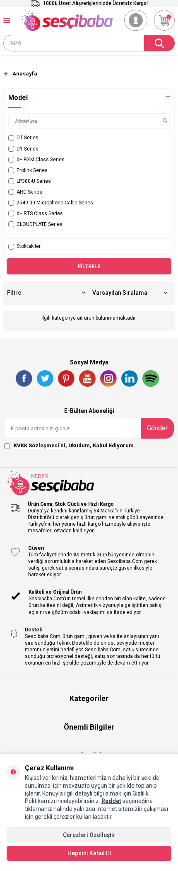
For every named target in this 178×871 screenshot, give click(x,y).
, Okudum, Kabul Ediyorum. (74, 445)
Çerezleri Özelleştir (89, 835)
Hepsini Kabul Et (89, 853)
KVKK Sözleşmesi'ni (39, 445)
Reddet (111, 801)
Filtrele (89, 266)
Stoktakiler (29, 246)
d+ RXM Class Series (41, 160)
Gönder (157, 428)
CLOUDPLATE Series (40, 224)
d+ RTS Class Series (40, 213)
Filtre (14, 292)
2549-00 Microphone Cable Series (55, 203)
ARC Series (29, 192)
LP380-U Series (34, 181)
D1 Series (27, 149)
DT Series (27, 138)
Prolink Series (32, 170)
